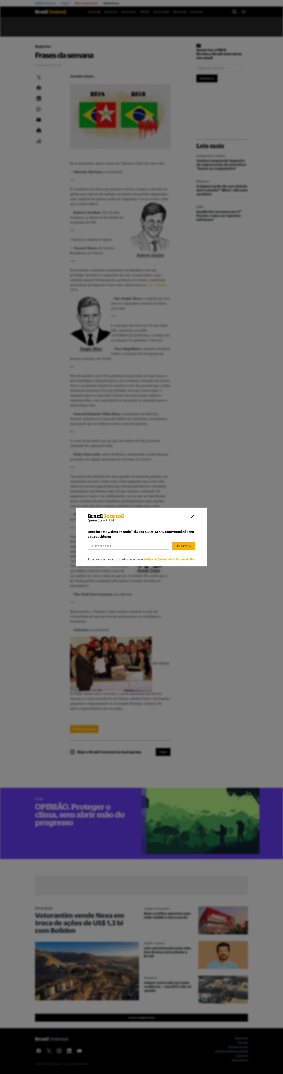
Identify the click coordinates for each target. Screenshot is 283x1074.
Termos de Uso (185, 559)
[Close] (192, 516)
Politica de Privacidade (158, 559)
